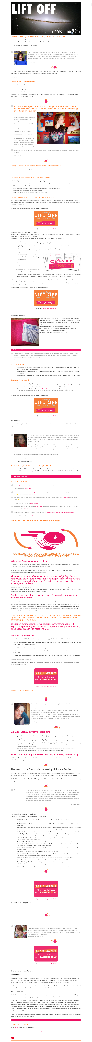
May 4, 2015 (28, 488)
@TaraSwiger (22, 485)
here (69, 385)
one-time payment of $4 (48, 229)
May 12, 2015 (32, 494)
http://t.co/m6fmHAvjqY (68, 512)
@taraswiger (50, 512)
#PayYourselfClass (58, 512)
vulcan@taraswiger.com (39, 1031)
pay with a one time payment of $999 (46, 686)
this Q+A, (16, 1027)
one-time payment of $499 (49, 308)
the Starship (45, 388)
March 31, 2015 (34, 503)
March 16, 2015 (30, 515)
